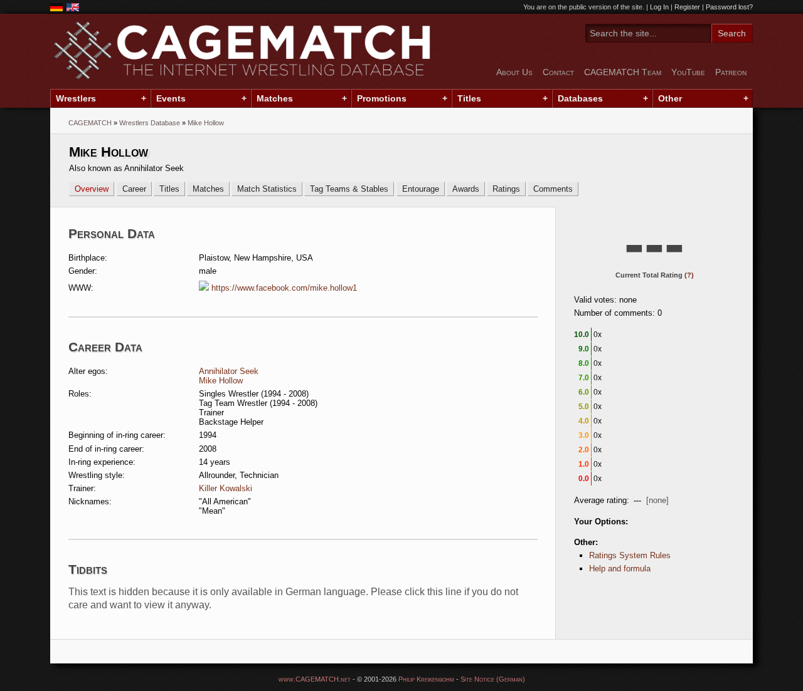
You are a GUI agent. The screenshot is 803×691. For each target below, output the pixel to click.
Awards (465, 189)
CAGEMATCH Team (622, 72)
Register (687, 7)
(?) (689, 275)
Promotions (382, 98)
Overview (92, 189)
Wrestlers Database (149, 123)
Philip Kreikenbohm (426, 679)
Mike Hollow (221, 380)
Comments (553, 189)
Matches (275, 98)
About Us (514, 72)
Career (134, 189)
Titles (469, 98)
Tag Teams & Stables (349, 189)
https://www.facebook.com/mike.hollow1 (284, 288)
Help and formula (620, 568)
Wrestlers (76, 98)
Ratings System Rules (630, 555)
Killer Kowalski (225, 488)
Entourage (420, 189)
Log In (659, 7)
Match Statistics (267, 189)
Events (171, 98)
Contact (558, 72)
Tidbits (87, 569)
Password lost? (729, 7)
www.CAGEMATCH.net (315, 679)
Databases (580, 98)
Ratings (506, 189)
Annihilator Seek (228, 371)
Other (670, 98)
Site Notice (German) (492, 679)
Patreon (731, 72)
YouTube (688, 72)
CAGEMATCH (90, 123)
